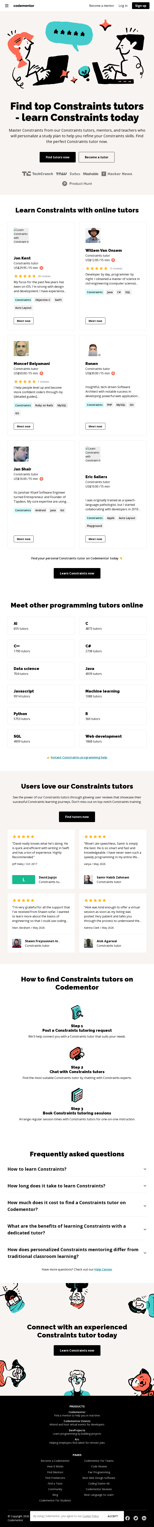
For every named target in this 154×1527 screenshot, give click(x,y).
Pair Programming (99, 1472)
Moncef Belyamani (32, 363)
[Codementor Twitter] (136, 1518)
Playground (94, 526)
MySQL (61, 405)
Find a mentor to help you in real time (77, 1413)
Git (17, 413)
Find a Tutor (55, 1483)
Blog (55, 1495)
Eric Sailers (96, 477)
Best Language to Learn (99, 1495)
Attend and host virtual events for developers (77, 1422)
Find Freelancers (55, 1478)
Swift (58, 300)
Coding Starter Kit (99, 1483)
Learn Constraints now (77, 573)
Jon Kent (22, 258)
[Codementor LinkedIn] (144, 1518)
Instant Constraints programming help (79, 757)
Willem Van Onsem (103, 250)
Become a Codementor (55, 1461)
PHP (109, 405)
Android (40, 510)
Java (110, 292)
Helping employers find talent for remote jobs (77, 1441)
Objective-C (42, 300)
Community (55, 1489)
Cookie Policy (90, 1516)
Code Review (99, 1466)
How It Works (55, 1466)
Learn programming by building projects (77, 1432)
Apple (110, 518)
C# (119, 292)
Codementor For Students (55, 1500)
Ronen (91, 363)
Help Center (103, 1269)
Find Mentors (55, 1472)
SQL (127, 292)
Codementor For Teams (99, 1461)
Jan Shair (22, 469)
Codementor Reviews (99, 1489)
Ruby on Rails (44, 405)
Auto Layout (23, 307)
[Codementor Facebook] (127, 1518)
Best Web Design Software (98, 1478)
